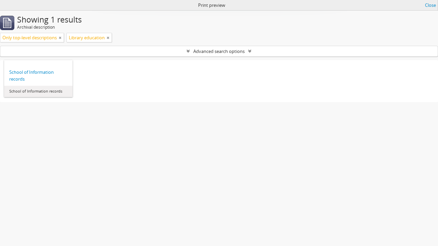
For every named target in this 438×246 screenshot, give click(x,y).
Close (430, 5)
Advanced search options (219, 51)
